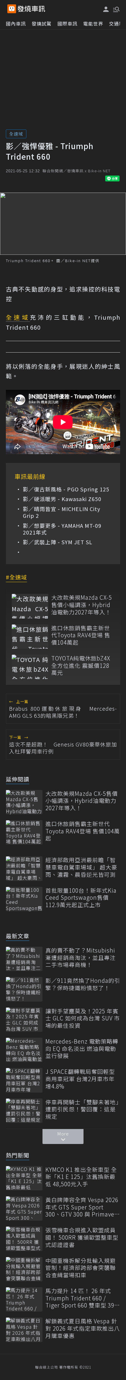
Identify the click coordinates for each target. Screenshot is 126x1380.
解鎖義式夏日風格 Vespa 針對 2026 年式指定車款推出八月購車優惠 (82, 1328)
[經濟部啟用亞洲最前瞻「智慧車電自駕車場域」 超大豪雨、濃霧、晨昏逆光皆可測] (24, 868)
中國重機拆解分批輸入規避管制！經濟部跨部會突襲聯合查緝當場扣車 (80, 1268)
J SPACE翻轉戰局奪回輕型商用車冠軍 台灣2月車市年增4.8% (80, 1079)
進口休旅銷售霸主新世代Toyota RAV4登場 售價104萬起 (80, 635)
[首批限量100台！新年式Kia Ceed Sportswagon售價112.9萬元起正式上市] (24, 899)
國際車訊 (67, 23)
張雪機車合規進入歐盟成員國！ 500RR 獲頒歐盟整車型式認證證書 (81, 1237)
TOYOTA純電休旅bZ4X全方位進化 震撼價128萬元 (80, 665)
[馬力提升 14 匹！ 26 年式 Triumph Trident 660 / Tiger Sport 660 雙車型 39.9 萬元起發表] (24, 1299)
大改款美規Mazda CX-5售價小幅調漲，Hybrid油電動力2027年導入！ (81, 605)
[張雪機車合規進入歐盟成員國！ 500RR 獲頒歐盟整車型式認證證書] (24, 1238)
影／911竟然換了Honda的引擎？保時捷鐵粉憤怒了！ (82, 984)
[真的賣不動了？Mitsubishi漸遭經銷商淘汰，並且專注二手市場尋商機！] (24, 959)
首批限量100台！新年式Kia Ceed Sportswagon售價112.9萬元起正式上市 (81, 898)
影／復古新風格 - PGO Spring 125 (66, 489)
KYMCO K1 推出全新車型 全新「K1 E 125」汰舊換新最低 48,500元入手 (81, 1177)
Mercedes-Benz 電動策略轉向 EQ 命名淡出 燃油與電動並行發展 (81, 1048)
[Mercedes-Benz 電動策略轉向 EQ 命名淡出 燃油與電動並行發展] (24, 1050)
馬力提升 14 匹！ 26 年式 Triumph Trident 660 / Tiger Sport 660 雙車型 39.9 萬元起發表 (82, 1298)
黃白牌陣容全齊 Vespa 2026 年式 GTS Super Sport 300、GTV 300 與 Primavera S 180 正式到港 (82, 1207)
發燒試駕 (42, 23)
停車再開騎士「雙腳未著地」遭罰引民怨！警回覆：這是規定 (82, 1109)
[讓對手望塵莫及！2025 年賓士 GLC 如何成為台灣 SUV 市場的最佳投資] (24, 1019)
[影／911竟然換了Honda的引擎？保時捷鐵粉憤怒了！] (24, 989)
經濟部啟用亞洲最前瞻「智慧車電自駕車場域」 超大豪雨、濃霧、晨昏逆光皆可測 (81, 867)
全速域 (16, 134)
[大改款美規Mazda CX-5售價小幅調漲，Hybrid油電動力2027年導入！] (30, 606)
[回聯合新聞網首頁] (11, 8)
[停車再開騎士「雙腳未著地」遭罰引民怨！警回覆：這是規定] (24, 1110)
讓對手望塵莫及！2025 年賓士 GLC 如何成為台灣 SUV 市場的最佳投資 (82, 1018)
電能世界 (93, 23)
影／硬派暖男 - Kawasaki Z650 (62, 499)
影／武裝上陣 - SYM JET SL (57, 542)
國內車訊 (16, 23)
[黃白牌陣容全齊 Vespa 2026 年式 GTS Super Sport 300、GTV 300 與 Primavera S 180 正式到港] (24, 1208)
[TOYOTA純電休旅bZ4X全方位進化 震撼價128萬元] (30, 667)
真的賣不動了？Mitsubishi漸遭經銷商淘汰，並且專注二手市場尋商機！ (80, 957)
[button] (115, 8)
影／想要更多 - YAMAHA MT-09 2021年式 (62, 529)
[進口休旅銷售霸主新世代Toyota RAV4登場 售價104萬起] (30, 636)
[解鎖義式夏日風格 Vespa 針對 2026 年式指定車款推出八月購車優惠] (24, 1329)
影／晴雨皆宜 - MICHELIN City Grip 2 (61, 512)
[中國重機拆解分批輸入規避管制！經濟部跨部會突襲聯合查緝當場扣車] (24, 1269)
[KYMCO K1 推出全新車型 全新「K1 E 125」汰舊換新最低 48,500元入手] (24, 1178)
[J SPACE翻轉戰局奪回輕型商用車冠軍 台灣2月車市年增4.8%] (24, 1080)
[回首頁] (31, 8)
